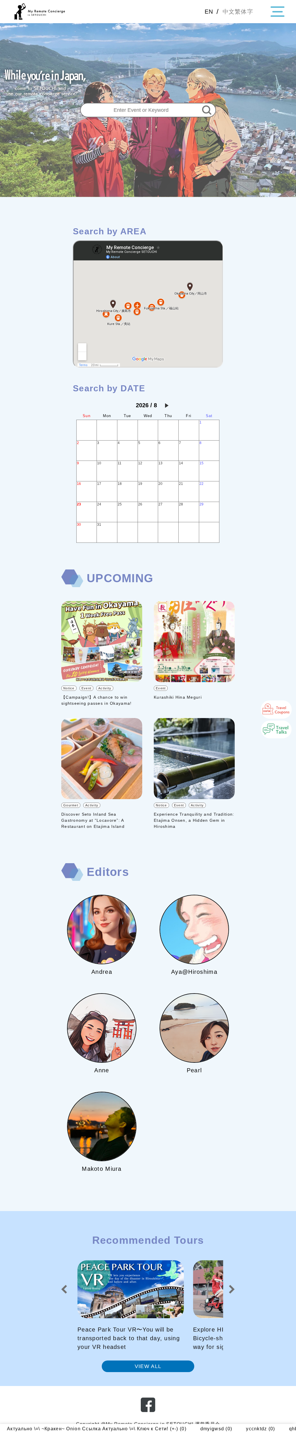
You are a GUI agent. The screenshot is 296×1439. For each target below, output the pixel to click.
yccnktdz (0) (188, 1428)
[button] (64, 1289)
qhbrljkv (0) (230, 1428)
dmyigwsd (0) (144, 1428)
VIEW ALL (148, 1366)
